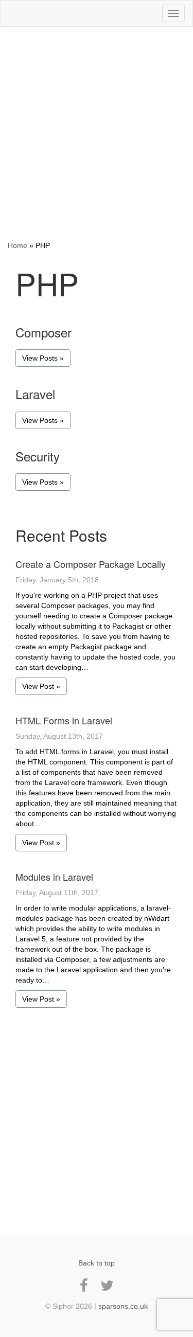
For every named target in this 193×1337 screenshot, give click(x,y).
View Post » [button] (41, 686)
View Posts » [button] (43, 358)
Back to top (96, 1263)
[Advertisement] (96, 133)
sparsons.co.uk (123, 1306)
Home (17, 245)
